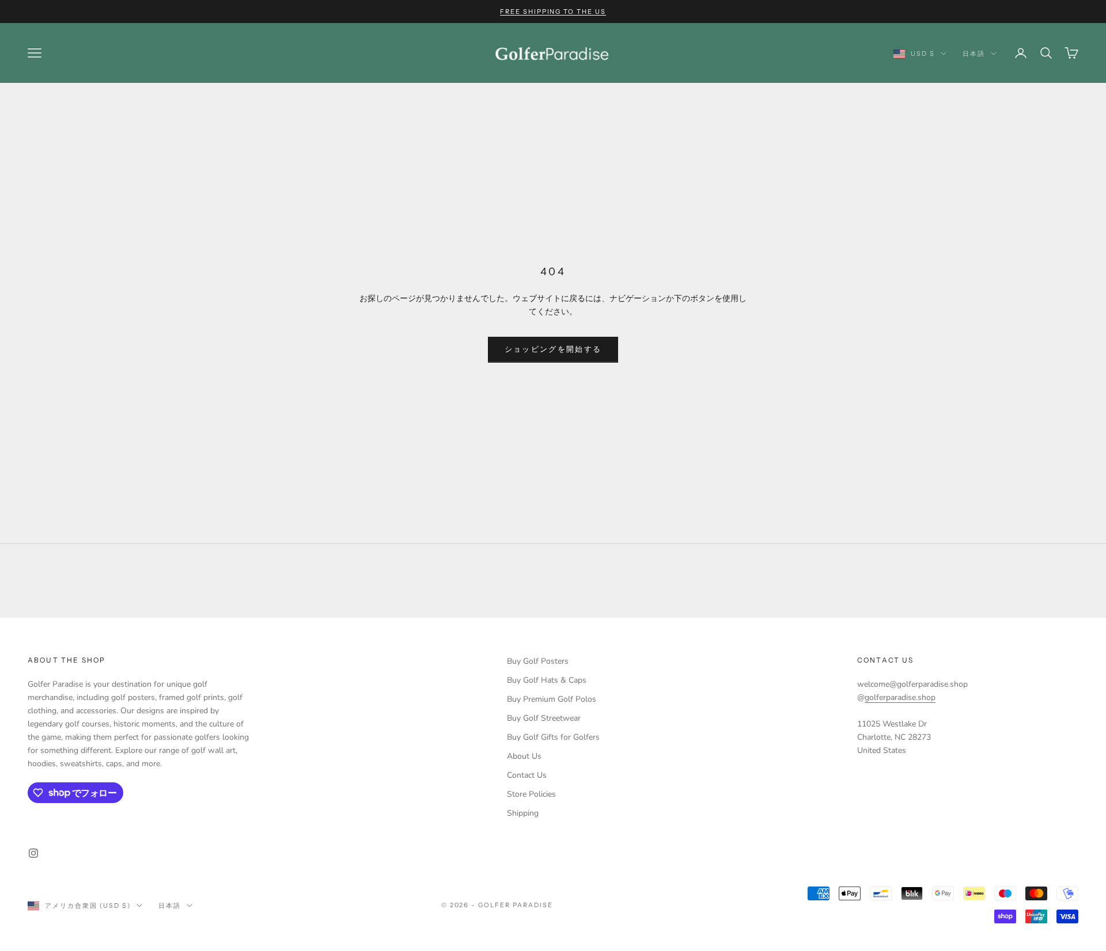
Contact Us (527, 775)
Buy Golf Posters (538, 661)
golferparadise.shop (900, 697)
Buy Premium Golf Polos (551, 699)
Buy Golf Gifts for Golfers (553, 737)
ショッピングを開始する (553, 349)
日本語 (974, 54)
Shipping (523, 813)
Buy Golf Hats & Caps (546, 680)
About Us (524, 756)
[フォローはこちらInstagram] (33, 853)
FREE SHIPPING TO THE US (553, 11)
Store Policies (531, 794)
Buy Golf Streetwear (544, 718)
